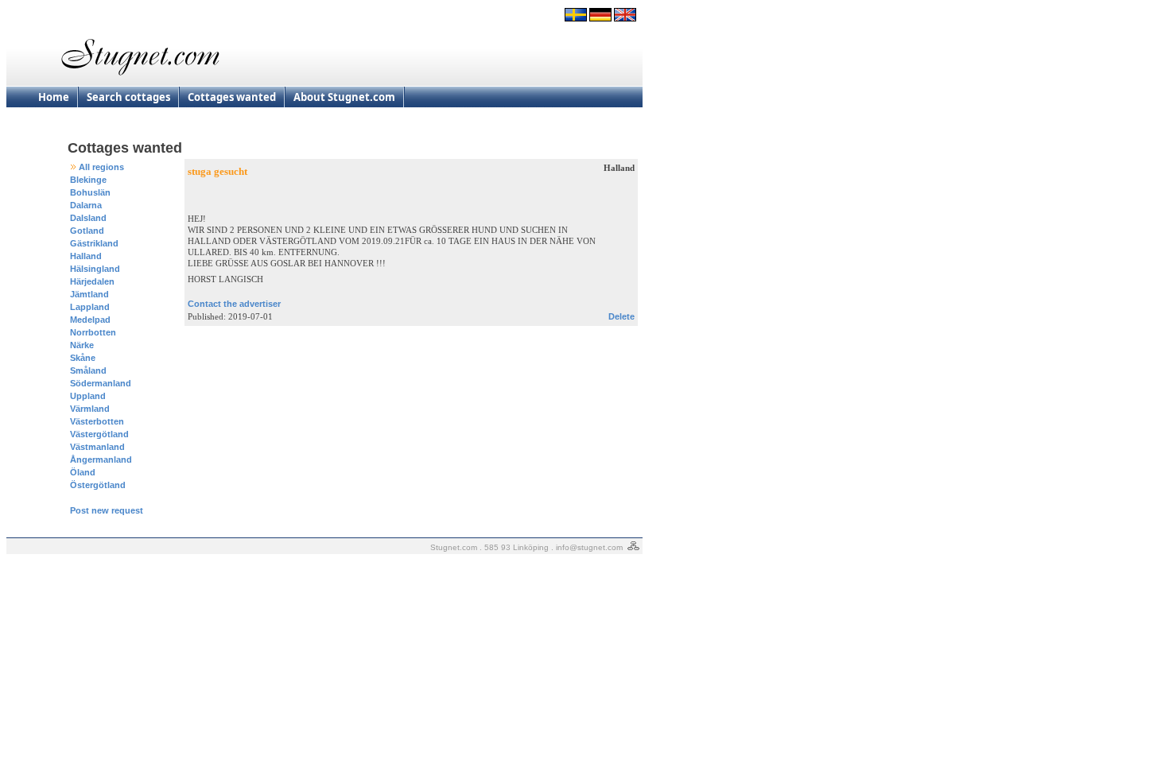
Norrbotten (93, 332)
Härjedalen (92, 281)
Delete (621, 316)
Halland (86, 256)
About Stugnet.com (344, 97)
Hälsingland (95, 268)
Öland (82, 472)
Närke (82, 345)
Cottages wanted (232, 97)
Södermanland (100, 383)
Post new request (106, 510)
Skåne (82, 358)
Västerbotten (97, 421)
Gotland (87, 230)
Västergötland (99, 434)
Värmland (90, 408)
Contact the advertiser (234, 303)
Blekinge (88, 179)
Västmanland (97, 447)
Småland (88, 370)
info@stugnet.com (589, 547)
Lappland (90, 307)
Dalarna (86, 205)
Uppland (88, 396)
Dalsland (88, 218)
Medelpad (90, 319)
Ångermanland (101, 459)
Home (53, 97)
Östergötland (98, 485)
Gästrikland (94, 243)
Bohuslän (90, 192)
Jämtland (89, 294)
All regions (101, 167)
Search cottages (128, 97)
